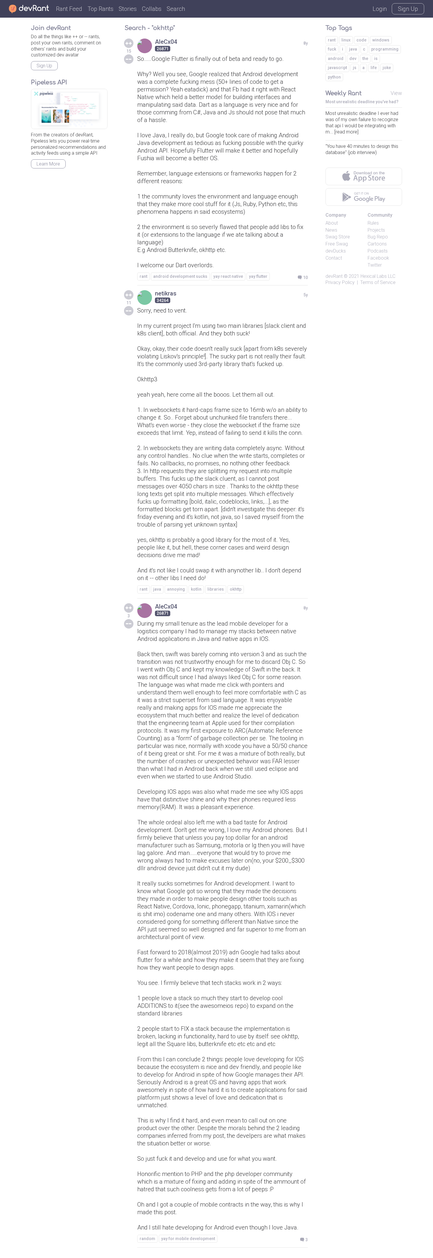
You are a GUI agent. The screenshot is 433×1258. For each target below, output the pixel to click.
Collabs (151, 8)
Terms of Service (378, 282)
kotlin (196, 589)
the (365, 58)
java (157, 589)
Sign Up (408, 8)
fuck (332, 49)
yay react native (228, 276)
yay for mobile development (188, 1238)
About (331, 223)
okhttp (236, 589)
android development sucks (180, 276)
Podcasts (378, 251)
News (331, 230)
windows (380, 40)
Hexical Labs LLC (378, 276)
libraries (215, 589)
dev (352, 58)
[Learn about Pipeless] (69, 109)
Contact (333, 258)
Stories (128, 8)
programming (385, 49)
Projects (376, 230)
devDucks (335, 251)
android (335, 58)
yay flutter (258, 276)
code (361, 40)
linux (346, 40)
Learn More (48, 164)
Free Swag (336, 244)
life (374, 67)
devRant (334, 276)
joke (387, 67)
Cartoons (377, 244)
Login (380, 8)
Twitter (375, 265)
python (334, 77)
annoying (176, 589)
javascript (337, 67)
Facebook (378, 258)
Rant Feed (69, 8)
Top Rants (100, 8)
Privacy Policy (340, 282)
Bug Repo (378, 237)
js (354, 67)
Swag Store (337, 237)
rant (143, 276)
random (147, 1238)
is (376, 58)
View (396, 93)
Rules (373, 223)
